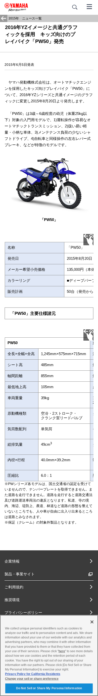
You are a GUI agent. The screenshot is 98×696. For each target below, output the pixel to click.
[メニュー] (89, 6)
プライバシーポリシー (23, 612)
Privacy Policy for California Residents (32, 674)
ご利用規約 (14, 587)
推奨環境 (12, 600)
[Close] (91, 621)
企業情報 (12, 561)
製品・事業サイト (20, 574)
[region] (49, 655)
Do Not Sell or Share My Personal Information (49, 688)
